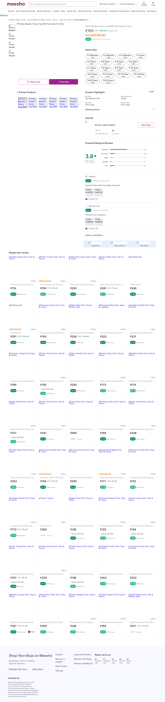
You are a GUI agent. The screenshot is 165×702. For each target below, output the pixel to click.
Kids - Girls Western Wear (33, 20)
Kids (18, 20)
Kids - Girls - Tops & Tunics (59, 20)
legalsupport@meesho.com (28, 694)
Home (11, 20)
